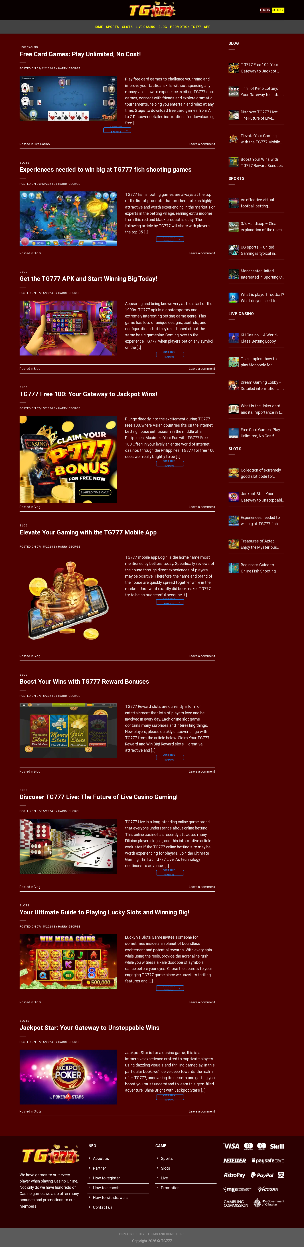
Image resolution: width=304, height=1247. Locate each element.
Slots (127, 27)
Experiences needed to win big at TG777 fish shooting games (106, 169)
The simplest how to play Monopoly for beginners (259, 362)
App (207, 27)
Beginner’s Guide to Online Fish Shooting (258, 568)
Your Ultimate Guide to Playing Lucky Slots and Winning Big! (104, 912)
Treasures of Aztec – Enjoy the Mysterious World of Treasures (259, 544)
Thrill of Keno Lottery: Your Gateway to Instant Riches (262, 92)
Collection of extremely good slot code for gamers (261, 474)
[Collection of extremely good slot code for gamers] (234, 473)
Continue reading (119, 130)
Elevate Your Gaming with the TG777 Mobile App (88, 532)
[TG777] (152, 10)
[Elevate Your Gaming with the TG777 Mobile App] (234, 139)
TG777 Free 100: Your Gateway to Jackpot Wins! (88, 394)
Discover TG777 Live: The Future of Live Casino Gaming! (99, 797)
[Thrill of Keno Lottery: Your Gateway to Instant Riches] (234, 91)
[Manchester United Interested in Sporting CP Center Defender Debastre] (234, 274)
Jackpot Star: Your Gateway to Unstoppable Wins (90, 1027)
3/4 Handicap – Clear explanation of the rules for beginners (261, 227)
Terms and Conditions (166, 1234)
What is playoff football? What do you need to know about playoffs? (262, 298)
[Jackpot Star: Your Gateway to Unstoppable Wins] (234, 497)
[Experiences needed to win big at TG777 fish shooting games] (234, 521)
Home (98, 27)
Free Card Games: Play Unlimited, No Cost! (80, 54)
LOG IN (265, 10)
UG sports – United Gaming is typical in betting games (258, 251)
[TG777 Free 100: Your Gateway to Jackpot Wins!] (234, 68)
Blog (162, 27)
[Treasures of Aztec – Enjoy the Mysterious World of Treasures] (234, 544)
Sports (112, 27)
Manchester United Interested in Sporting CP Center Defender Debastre (262, 274)
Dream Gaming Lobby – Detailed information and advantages (262, 386)
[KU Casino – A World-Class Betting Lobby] (234, 338)
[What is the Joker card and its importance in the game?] (234, 409)
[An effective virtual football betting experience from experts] (234, 203)
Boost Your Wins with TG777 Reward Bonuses (84, 681)
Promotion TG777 (185, 27)
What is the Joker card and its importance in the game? (262, 409)
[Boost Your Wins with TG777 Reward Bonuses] (234, 162)
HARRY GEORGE (69, 68)
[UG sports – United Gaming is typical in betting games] (234, 250)
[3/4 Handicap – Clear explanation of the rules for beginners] (234, 227)
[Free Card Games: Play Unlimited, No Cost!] (234, 433)
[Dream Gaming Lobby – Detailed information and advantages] (234, 385)
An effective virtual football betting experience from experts (262, 203)
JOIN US (278, 10)
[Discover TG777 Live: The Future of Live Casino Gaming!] (234, 115)
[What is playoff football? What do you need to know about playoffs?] (234, 298)
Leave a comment (202, 144)
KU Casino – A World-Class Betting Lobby (259, 338)
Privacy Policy (131, 1234)
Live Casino (145, 27)
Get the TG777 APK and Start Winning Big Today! (88, 278)
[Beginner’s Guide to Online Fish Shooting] (234, 568)
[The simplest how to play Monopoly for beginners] (234, 362)
